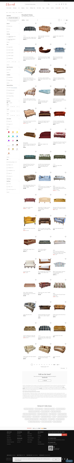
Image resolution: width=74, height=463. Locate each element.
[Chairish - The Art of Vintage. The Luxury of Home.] (10, 4)
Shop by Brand (30, 435)
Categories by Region (31, 437)
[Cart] (66, 4)
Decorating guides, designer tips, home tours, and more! (56, 439)
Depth (8, 104)
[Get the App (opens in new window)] (50, 448)
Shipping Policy (9, 439)
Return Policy (9, 437)
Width (8, 113)
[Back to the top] (71, 457)
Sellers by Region (30, 439)
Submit (64, 434)
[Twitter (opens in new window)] (67, 459)
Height (8, 109)
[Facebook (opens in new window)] (62, 459)
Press (38, 439)
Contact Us (8, 435)
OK (56, 459)
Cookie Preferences (18, 460)
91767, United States (14, 87)
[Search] (49, 4)
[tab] (13, 26)
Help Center (9, 433)
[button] (64, 4)
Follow (45, 380)
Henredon (40, 388)
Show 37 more (9, 178)
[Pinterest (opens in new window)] (64, 459)
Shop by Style (30, 433)
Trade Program (19, 435)
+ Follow (13, 17)
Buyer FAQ (18, 433)
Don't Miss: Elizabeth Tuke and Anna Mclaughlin (37, 0)
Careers (39, 437)
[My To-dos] (59, 4)
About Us (39, 433)
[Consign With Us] (61, 4)
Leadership (39, 435)
